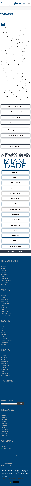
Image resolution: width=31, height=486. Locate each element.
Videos (3, 332)
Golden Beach (4, 301)
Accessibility (4, 338)
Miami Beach (4, 278)
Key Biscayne (4, 307)
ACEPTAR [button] (16, 482)
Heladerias (4, 421)
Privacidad (3, 336)
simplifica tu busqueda (7, 400)
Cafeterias (4, 415)
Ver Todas (3, 284)
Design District (5, 272)
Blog (2, 328)
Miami (2, 276)
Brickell (3, 268)
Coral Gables (4, 270)
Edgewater (4, 274)
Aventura (3, 266)
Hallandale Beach (5, 303)
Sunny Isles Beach (5, 282)
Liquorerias (4, 425)
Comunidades (9, 8)
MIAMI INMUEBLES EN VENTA (13, 2)
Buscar (20, 403)
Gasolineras (4, 419)
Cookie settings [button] (7, 482)
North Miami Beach (6, 280)
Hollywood (4, 367)
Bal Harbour (4, 357)
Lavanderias (4, 423)
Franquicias (4, 417)
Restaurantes (4, 429)
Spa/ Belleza (4, 431)
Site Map (3, 344)
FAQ (2, 330)
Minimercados (4, 427)
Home (1, 8)
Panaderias (4, 435)
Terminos (3, 334)
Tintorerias (4, 433)
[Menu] (28, 2)
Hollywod (3, 305)
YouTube (3, 386)
